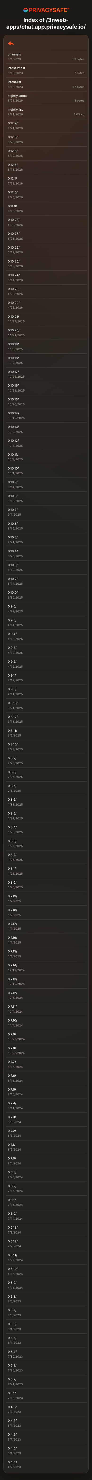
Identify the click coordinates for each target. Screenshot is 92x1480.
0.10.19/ (13, 344)
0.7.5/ (12, 1089)
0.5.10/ (13, 1269)
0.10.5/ (13, 537)
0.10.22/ (14, 303)
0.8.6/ (12, 799)
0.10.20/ (14, 330)
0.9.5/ (12, 620)
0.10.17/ (13, 372)
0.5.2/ (12, 1379)
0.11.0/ (12, 206)
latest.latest (16, 68)
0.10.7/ (13, 510)
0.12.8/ (13, 137)
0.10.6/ (13, 523)
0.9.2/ (12, 661)
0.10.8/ (13, 496)
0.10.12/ (13, 440)
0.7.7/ (12, 1062)
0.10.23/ (14, 289)
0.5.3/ (12, 1365)
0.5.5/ (12, 1338)
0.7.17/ (12, 924)
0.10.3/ (13, 565)
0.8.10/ (13, 744)
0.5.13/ (13, 1227)
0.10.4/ (13, 551)
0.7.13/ (12, 979)
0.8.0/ (12, 882)
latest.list (14, 82)
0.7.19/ (12, 896)
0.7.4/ (12, 1103)
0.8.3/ (12, 841)
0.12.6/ (13, 151)
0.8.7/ (12, 786)
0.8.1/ (12, 868)
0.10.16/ (13, 385)
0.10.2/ (13, 579)
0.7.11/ (12, 1006)
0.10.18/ (13, 358)
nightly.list (15, 109)
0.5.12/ (13, 1241)
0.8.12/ (13, 717)
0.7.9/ (12, 1034)
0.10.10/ (13, 468)
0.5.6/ (12, 1324)
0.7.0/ (12, 1158)
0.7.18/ (12, 910)
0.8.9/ (12, 758)
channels (14, 54)
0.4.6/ (12, 1434)
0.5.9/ (12, 1282)
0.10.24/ (14, 275)
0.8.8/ (12, 772)
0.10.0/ (13, 592)
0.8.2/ (12, 855)
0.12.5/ (13, 165)
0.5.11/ (12, 1255)
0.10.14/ (13, 413)
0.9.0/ (12, 689)
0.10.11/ (13, 454)
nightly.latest (17, 96)
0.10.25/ (14, 261)
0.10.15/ (13, 399)
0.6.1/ (12, 1200)
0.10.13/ (13, 427)
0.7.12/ (12, 993)
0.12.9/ (13, 123)
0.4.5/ (12, 1448)
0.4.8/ (12, 1407)
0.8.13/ (13, 703)
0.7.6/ (12, 1075)
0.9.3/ (12, 648)
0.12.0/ (13, 192)
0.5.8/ (12, 1296)
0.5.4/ (12, 1352)
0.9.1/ (12, 675)
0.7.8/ (12, 1048)
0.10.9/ (13, 482)
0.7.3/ (12, 1117)
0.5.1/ (12, 1393)
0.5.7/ (12, 1310)
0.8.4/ (12, 827)
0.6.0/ (12, 1213)
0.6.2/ (12, 1186)
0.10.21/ (13, 316)
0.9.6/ (12, 606)
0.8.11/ (12, 730)
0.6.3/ (12, 1172)
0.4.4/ (12, 1462)
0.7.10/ (12, 1020)
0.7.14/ (12, 965)
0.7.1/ (11, 1145)
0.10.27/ (14, 233)
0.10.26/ (14, 247)
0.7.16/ (12, 938)
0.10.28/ (14, 220)
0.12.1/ (12, 178)
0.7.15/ (12, 951)
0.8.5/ (12, 813)
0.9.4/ (12, 634)
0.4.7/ (12, 1420)
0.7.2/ (12, 1131)
